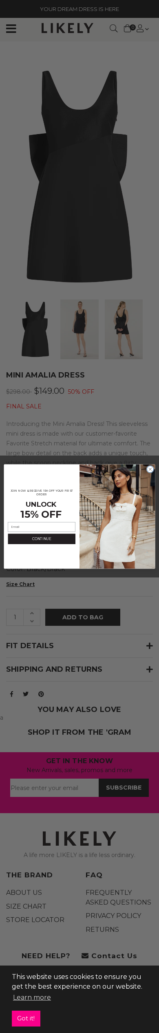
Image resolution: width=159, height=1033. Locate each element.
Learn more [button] (32, 997)
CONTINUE (41, 539)
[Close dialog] (150, 469)
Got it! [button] (26, 1018)
